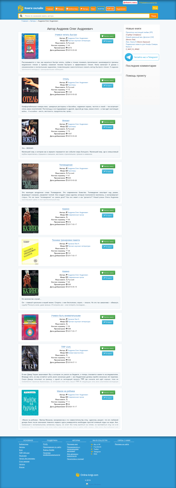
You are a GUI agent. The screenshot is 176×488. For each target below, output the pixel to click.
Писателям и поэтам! (75, 459)
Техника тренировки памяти (66, 239)
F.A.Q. (45, 444)
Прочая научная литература (79, 40)
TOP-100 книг (24, 453)
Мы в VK (97, 444)
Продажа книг (72, 444)
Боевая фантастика (75, 352)
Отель (66, 78)
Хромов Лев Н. (73, 243)
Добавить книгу (130, 2)
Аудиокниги (120, 9)
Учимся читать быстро (66, 34)
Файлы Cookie (48, 450)
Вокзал (65, 120)
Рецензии (23, 455)
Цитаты (22, 464)
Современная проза (76, 214)
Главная (49, 9)
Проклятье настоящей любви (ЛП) (139, 32)
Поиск (153, 16)
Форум (21, 467)
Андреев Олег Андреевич (78, 38)
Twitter (96, 449)
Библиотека (73, 9)
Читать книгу (108, 36)
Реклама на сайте (122, 444)
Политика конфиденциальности (51, 454)
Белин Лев (130, 39)
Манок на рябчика (66, 391)
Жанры (60, 9)
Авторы (85, 9)
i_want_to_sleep (132, 49)
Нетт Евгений (143, 42)
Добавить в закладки (149, 2)
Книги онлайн (34, 8)
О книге (108, 41)
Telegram (97, 451)
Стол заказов (24, 461)
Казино (65, 208)
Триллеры (72, 85)
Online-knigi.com (89, 475)
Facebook (97, 447)
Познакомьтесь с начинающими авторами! (73, 449)
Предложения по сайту (52, 447)
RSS (95, 454)
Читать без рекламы (27, 458)
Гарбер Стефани (133, 34)
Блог (93, 9)
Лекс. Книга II (131, 42)
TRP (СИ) (66, 346)
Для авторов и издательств (72, 455)
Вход (155, 8)
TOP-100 (110, 9)
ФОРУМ (101, 9)
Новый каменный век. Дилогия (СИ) (140, 37)
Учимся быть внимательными (66, 315)
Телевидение (66, 164)
